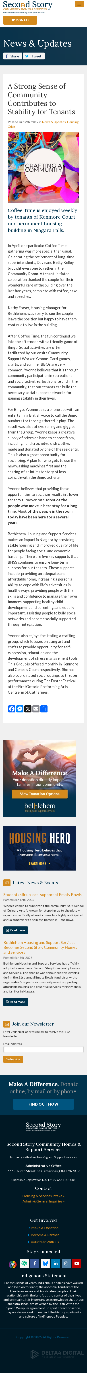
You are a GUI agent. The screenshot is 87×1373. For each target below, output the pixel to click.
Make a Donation (44, 1228)
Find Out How (43, 1104)
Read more (17, 930)
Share (14, 56)
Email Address (12, 1043)
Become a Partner (45, 1235)
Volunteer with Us (45, 1242)
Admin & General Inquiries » (44, 1201)
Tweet (36, 56)
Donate (22, 20)
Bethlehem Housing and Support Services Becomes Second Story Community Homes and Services (40, 947)
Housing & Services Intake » (43, 1196)
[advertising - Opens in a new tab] (39, 848)
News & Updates (54, 122)
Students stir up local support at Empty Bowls (42, 894)
